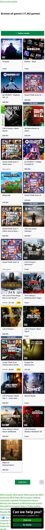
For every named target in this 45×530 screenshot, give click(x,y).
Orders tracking (33, 506)
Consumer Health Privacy (10, 520)
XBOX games (18, 494)
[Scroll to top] (41, 482)
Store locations (6, 509)
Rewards (3, 511)
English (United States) (9, 514)
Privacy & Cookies (7, 523)
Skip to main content (8, 1)
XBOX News (15, 497)
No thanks (27, 525)
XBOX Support (26, 497)
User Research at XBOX (17, 503)
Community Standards (9, 500)
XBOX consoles (6, 494)
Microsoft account (34, 503)
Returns (24, 506)
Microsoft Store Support (10, 506)
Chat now (27, 520)
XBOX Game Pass (31, 494)
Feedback (36, 497)
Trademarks (5, 526)
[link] (11, 55)
